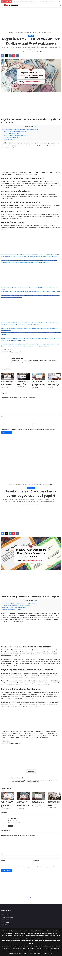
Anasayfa (12, 32)
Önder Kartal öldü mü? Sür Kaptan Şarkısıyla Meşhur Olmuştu (23, 383)
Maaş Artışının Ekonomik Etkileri (11, 137)
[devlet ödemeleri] (11, 5)
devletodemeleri (26, 51)
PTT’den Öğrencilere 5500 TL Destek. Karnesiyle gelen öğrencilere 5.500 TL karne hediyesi (33, 1)
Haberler (17, 32)
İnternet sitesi (35, 422)
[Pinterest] (13, 55)
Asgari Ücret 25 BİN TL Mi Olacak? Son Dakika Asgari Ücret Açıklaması (20, 129)
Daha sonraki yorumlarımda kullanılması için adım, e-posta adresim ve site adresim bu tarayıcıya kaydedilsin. (29, 429)
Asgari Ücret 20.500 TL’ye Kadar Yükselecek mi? (16, 131)
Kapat (35, 126)
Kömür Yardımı (5, 922)
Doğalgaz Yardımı (6, 914)
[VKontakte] (17, 55)
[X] (6, 55)
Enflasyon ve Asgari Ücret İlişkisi (12, 133)
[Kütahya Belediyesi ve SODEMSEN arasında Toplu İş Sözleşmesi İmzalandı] (7, 376)
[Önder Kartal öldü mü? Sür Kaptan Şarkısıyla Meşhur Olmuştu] (23, 376)
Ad (1, 416)
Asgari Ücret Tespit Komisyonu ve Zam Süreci (15, 135)
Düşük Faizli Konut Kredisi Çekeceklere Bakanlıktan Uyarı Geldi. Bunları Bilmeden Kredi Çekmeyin (38, 384)
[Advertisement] (31, 18)
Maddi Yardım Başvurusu (8, 919)
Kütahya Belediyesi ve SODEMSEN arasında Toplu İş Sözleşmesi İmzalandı (7, 384)
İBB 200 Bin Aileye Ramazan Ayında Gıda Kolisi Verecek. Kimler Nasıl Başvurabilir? (54, 384)
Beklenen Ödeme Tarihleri (10, 139)
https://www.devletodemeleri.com (31, 938)
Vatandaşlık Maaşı (6, 924)
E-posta (3, 422)
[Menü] (2, 5)
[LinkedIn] (10, 55)
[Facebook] (2, 55)
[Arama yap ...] (60, 5)
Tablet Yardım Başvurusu (8, 917)
